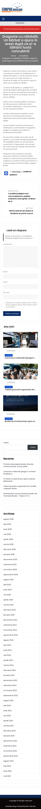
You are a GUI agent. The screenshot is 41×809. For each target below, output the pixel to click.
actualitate (8, 355)
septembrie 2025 (10, 574)
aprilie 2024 (8, 660)
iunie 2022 (7, 771)
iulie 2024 (7, 645)
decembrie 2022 (10, 741)
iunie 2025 (7, 589)
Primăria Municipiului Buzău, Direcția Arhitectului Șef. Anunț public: (18, 465)
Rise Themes (31, 806)
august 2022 (8, 761)
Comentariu (8, 244)
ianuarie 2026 (9, 554)
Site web (6, 293)
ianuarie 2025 (9, 615)
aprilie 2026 (8, 539)
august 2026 (8, 519)
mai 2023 (7, 715)
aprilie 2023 (8, 720)
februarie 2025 (9, 610)
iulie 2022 (7, 766)
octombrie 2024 (10, 630)
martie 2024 (8, 665)
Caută (6, 442)
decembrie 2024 (10, 620)
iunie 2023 (7, 710)
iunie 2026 (7, 529)
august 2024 (8, 640)
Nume (5, 272)
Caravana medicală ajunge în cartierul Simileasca (19, 472)
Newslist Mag (11, 806)
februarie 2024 (9, 670)
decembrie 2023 (10, 680)
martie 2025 (8, 605)
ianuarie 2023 (9, 736)
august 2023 (8, 700)
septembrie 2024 (10, 635)
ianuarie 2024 (9, 675)
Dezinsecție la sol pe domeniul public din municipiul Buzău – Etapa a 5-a (20, 494)
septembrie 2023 (10, 695)
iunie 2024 (7, 650)
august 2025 (8, 579)
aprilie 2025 (8, 600)
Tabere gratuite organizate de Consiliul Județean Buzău (19, 487)
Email (5, 282)
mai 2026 (7, 534)
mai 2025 (7, 595)
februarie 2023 (9, 731)
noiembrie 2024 (10, 625)
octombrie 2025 (10, 569)
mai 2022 (7, 776)
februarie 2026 (9, 549)
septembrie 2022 (10, 756)
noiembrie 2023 (9, 685)
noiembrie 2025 (10, 564)
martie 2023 (8, 726)
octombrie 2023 (10, 690)
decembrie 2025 (10, 559)
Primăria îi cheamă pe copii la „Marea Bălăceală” (19, 480)
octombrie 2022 (10, 751)
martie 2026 (8, 544)
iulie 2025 (7, 584)
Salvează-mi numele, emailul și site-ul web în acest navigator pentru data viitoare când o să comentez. (22, 305)
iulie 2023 (7, 705)
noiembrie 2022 (9, 746)
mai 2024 (7, 655)
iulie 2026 (7, 524)
